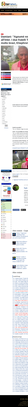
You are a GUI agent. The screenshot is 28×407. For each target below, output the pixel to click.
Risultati (6, 127)
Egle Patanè (15, 175)
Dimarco (3, 111)
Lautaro (3, 113)
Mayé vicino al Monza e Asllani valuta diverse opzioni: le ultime (21, 243)
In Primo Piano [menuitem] (9, 10)
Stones (3, 120)
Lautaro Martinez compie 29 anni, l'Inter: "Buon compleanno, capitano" (22, 267)
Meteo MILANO (6, 183)
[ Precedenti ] (6, 181)
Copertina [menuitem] (24, 10)
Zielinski (3, 109)
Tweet (24, 209)
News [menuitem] (19, 10)
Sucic (3, 118)
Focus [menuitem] (15, 10)
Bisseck (3, 99)
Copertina (18, 174)
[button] (6, 126)
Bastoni (3, 102)
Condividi (16, 209)
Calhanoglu (4, 108)
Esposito (4, 115)
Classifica (3, 200)
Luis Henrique (4, 121)
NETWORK (22, 399)
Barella (3, 106)
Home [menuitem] (2, 10)
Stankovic (4, 123)
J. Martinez (4, 97)
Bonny (3, 116)
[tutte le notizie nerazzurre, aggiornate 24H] (9, 4)
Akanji (3, 101)
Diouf (3, 104)
